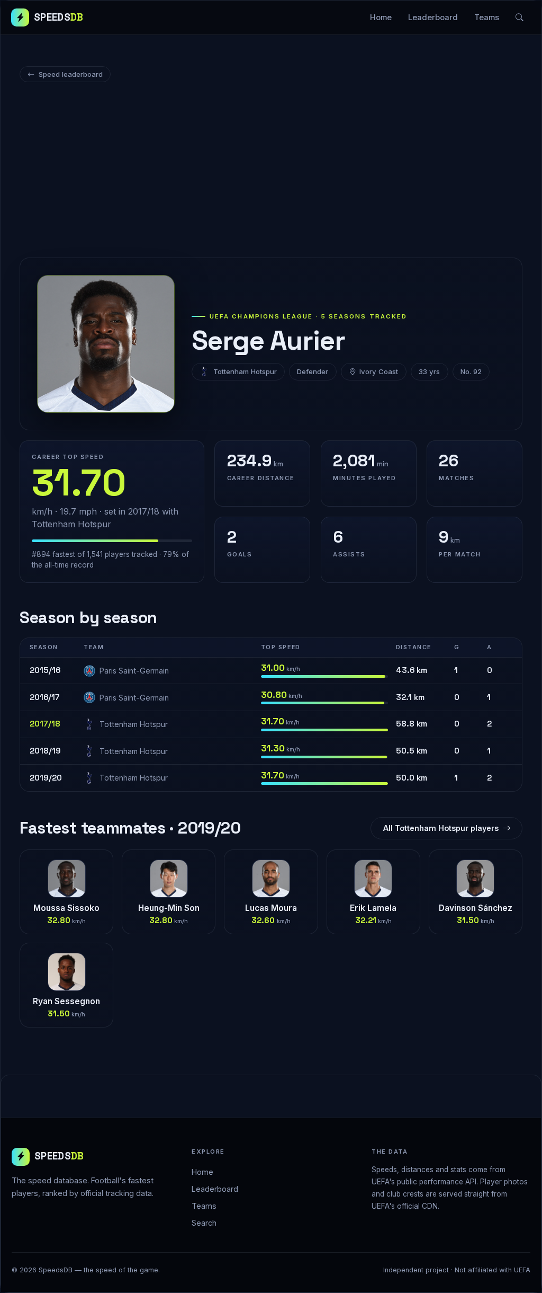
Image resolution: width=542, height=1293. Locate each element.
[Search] (520, 17)
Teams (486, 17)
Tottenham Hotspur (245, 371)
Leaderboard (433, 17)
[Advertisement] (271, 172)
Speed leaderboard (71, 74)
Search (204, 1222)
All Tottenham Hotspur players (441, 828)
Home (381, 17)
